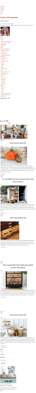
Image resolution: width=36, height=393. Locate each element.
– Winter (2, 67)
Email (1, 14)
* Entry (1, 70)
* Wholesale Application (5, 55)
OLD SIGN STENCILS (5, 49)
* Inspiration (2, 82)
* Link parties (3, 84)
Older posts (3, 347)
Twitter (1, 11)
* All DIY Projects (3, 58)
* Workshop (2, 79)
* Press (1, 39)
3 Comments (3, 297)
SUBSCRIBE (3, 44)
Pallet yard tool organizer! (5, 139)
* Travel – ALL (3, 87)
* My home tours (3, 68)
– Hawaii (2, 88)
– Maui (1, 90)
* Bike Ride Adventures (5, 94)
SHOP (1, 47)
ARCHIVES (2, 96)
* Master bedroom (4, 73)
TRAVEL (2, 85)
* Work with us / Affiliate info (6, 41)
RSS (1, 12)
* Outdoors (2, 81)
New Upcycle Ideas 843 (18, 315)
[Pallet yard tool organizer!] (14, 138)
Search (1, 349)
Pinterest (2, 8)
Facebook (2, 6)
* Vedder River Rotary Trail (5, 93)
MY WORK (2, 56)
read (1, 146)
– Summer (2, 64)
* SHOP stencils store (4, 50)
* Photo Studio (3, 78)
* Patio (1, 76)
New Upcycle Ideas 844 (18, 218)
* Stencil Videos (3, 53)
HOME (1, 36)
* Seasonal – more (4, 61)
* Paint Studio (3, 74)
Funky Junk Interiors (9, 17)
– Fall (1, 65)
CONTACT (2, 46)
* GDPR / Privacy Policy (5, 43)
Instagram (2, 9)
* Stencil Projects (3, 52)
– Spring (2, 62)
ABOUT (2, 38)
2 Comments (3, 174)
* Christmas (2, 59)
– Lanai (2, 91)
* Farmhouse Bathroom (5, 71)
